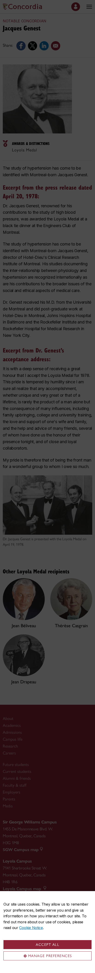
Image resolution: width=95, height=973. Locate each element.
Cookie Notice (31, 927)
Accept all (47, 944)
